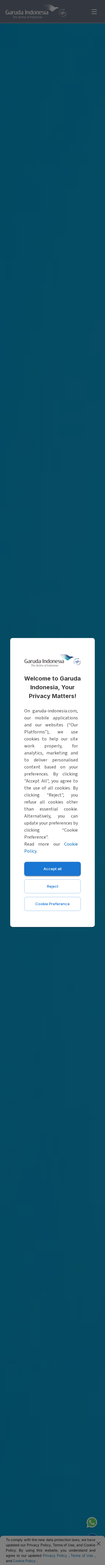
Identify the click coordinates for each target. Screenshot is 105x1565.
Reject (52, 886)
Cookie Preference (52, 903)
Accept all (52, 868)
